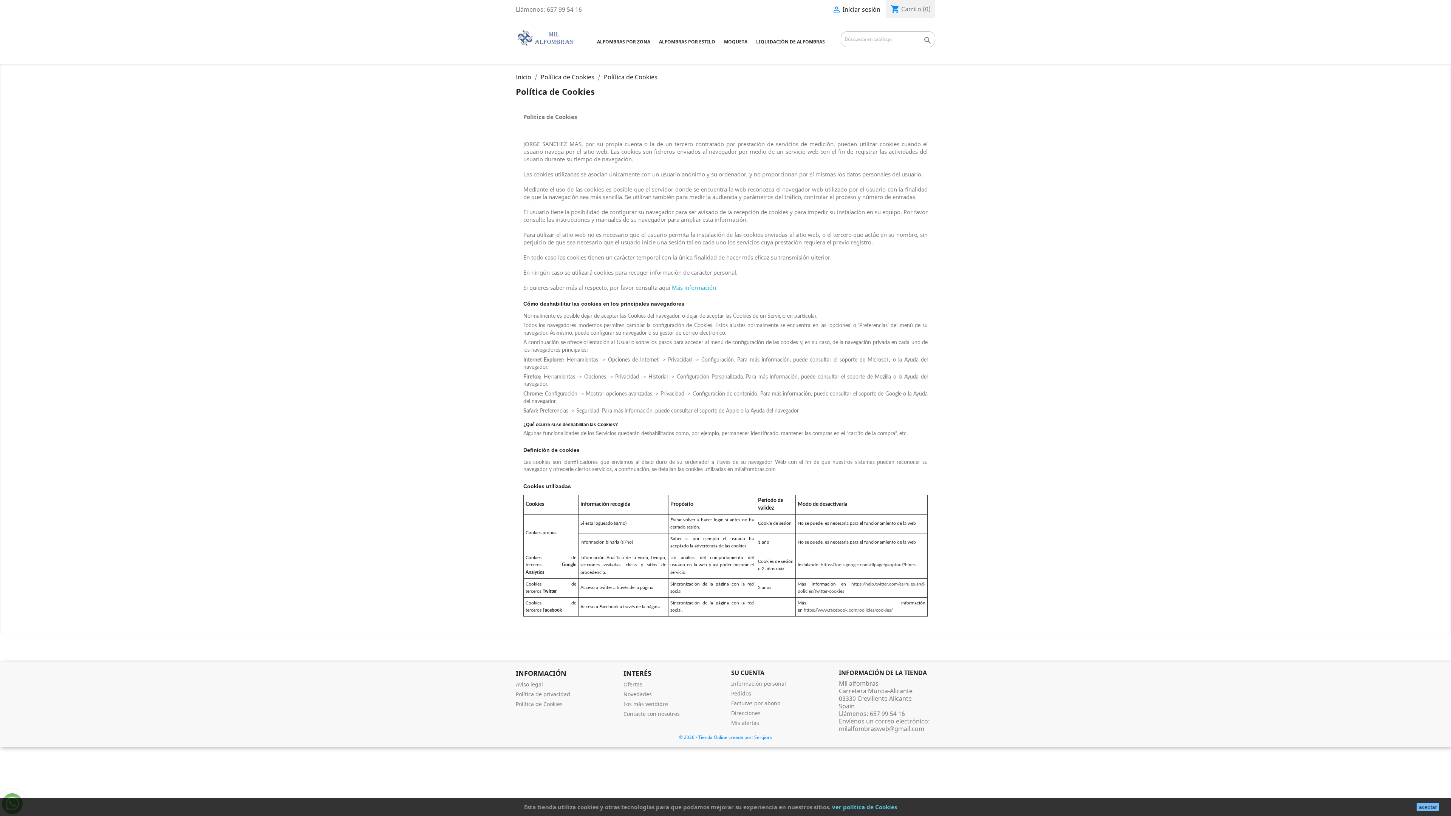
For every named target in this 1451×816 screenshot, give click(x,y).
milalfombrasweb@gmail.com (881, 729)
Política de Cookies (539, 704)
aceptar (1428, 807)
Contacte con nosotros (651, 713)
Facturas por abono (755, 703)
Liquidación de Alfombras (790, 42)
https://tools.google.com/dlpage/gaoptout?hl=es (868, 565)
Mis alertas (745, 722)
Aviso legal (529, 684)
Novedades (637, 694)
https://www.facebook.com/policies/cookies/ (848, 610)
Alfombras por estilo (687, 42)
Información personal (758, 683)
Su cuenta (747, 673)
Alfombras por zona (623, 42)
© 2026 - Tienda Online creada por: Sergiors (725, 737)
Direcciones (746, 713)
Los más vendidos (645, 704)
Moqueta (735, 42)
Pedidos (741, 693)
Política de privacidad (543, 694)
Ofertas (632, 684)
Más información (694, 287)
